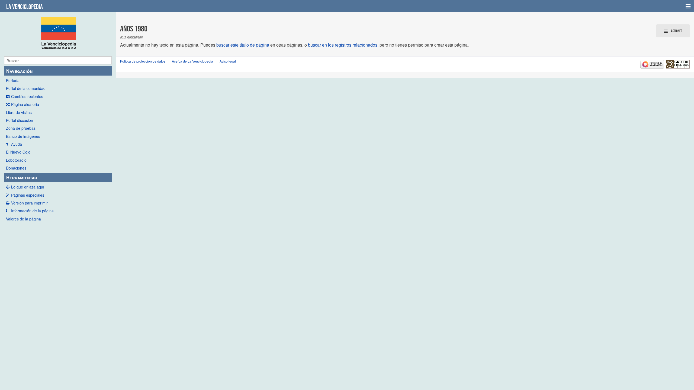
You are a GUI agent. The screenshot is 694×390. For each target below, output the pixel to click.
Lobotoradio (16, 160)
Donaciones (16, 168)
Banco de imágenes (23, 136)
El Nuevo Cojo (18, 152)
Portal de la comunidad (26, 88)
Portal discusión (19, 120)
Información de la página (32, 210)
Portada (13, 80)
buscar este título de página (242, 45)
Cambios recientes (27, 96)
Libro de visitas (19, 112)
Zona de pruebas (21, 128)
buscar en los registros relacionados (342, 45)
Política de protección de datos (142, 61)
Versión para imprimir (29, 203)
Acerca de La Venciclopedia (192, 61)
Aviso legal (228, 61)
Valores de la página (23, 219)
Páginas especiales (27, 195)
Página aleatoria (25, 104)
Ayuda (16, 144)
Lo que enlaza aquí (27, 187)
